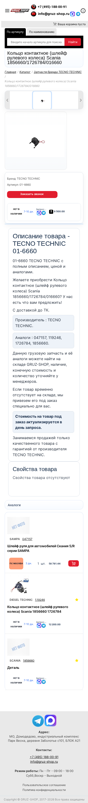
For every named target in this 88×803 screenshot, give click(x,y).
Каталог (25, 72)
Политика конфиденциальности (44, 790)
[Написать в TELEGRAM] (78, 14)
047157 (27, 539)
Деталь (13, 668)
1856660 (28, 660)
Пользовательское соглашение (44, 785)
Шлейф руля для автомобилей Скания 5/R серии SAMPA (41, 548)
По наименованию (41, 32)
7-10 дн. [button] (29, 211)
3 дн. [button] (29, 563)
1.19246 (40, 599)
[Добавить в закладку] (76, 600)
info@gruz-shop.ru (44, 761)
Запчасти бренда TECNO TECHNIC (58, 72)
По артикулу (15, 32)
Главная (10, 72)
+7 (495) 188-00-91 (44, 757)
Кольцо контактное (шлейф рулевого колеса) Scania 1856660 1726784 (37, 609)
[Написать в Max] (50, 720)
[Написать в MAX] (73, 14)
